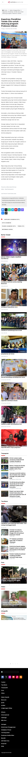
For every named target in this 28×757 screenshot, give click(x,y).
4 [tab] (16, 585)
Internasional (5, 715)
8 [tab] (20, 609)
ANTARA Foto (5, 741)
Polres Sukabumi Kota (9, 226)
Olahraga (4, 717)
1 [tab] (9, 585)
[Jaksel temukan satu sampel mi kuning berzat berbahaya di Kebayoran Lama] (14, 367)
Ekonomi (3, 700)
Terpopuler (5, 453)
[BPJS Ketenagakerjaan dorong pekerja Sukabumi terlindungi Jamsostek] (14, 320)
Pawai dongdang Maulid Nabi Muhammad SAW (12, 579)
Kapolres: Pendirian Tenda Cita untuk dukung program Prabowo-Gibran (12, 12)
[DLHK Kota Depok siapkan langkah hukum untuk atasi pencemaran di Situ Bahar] (4, 548)
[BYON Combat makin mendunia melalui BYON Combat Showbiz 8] (4, 460)
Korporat (3, 743)
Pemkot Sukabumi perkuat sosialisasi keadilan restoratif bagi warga (17, 555)
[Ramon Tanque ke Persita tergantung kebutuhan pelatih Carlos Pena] (4, 468)
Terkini (3, 682)
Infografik (4, 611)
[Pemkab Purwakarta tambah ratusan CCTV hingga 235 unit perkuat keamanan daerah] (4, 532)
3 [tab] (14, 585)
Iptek (2, 702)
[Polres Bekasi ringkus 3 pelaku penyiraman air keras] (14, 344)
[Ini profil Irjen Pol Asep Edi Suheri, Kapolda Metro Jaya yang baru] (14, 437)
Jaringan (3, 724)
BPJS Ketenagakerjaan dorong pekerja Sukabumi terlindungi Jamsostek (13, 329)
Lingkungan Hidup (6, 708)
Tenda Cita (21, 226)
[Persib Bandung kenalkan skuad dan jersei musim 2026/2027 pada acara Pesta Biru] (4, 484)
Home (6, 10)
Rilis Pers (3, 720)
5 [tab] (18, 585)
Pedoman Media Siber (7, 735)
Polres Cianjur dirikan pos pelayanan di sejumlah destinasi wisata (13, 399)
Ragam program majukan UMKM (12, 658)
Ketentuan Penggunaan (8, 727)
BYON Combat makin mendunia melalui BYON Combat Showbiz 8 (16, 459)
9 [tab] (22, 609)
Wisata (3, 712)
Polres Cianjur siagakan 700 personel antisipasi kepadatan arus (13, 306)
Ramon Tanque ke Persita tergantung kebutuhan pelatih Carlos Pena (17, 467)
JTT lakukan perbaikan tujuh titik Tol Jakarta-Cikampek (16, 540)
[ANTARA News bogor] (15, 2)
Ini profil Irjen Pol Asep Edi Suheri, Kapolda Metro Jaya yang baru (11, 446)
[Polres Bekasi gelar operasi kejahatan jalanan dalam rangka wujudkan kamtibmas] (14, 247)
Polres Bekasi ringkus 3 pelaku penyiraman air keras (10, 353)
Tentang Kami (5, 732)
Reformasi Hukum (7, 229)
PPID (2, 746)
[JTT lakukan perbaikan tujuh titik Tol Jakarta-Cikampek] (4, 541)
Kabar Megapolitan (15, 10)
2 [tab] (11, 585)
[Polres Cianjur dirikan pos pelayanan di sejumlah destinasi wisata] (14, 391)
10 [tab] (24, 609)
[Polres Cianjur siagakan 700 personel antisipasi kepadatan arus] (14, 297)
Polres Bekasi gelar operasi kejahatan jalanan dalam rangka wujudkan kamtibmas (13, 257)
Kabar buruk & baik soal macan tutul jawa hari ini (12, 603)
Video (3, 587)
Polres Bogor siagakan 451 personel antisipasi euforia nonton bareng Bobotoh (12, 282)
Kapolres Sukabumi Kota (11, 219)
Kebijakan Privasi (6, 730)
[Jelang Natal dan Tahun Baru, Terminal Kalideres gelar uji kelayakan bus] (14, 414)
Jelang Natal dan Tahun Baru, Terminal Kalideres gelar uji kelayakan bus (13, 423)
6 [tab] (15, 609)
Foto (2, 562)
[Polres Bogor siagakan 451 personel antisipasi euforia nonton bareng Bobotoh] (14, 272)
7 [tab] (17, 609)
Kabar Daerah (5, 697)
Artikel (3, 705)
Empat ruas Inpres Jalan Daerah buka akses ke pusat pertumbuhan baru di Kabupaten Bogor (17, 494)
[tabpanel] (14, 575)
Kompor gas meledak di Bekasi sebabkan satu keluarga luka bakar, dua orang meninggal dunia (14, 523)
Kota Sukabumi (6, 222)
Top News (4, 501)
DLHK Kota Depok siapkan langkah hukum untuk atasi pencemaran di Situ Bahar (17, 548)
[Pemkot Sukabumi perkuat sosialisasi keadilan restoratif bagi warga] (4, 556)
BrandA (3, 738)
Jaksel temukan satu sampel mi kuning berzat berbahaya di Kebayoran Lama (13, 376)
